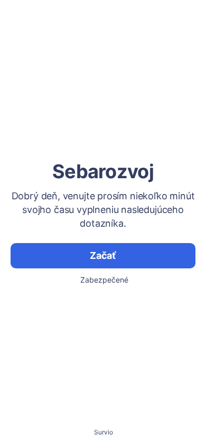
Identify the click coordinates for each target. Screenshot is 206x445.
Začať (103, 255)
